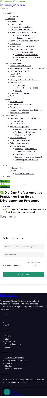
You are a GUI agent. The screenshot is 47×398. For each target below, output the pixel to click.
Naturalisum (10, 18)
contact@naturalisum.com (16, 382)
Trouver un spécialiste (19, 112)
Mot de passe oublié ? (34, 264)
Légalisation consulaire (25, 154)
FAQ (12, 96)
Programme (15, 107)
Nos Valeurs (15, 43)
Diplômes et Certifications (21, 29)
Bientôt (18, 90)
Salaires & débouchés (19, 143)
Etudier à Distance (18, 137)
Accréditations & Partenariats (23, 46)
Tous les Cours (16, 101)
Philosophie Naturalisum (20, 65)
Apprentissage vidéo (24, 52)
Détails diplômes (17, 146)
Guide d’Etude (11, 115)
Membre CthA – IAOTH (20, 71)
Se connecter (23, 275)
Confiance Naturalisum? (20, 93)
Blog (7, 165)
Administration (16, 21)
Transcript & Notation (24, 135)
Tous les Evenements (24, 173)
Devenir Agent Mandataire (26, 54)
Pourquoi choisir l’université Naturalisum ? (28, 68)
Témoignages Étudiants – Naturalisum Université (26, 150)
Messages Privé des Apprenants (24, 79)
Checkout (9, 366)
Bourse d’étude (16, 121)
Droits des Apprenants (20, 140)
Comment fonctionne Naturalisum (24, 40)
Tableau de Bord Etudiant (21, 104)
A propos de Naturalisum (21, 27)
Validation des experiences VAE (29, 129)
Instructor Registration (14, 357)
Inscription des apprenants (16, 360)
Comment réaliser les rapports (23, 49)
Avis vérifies (15, 76)
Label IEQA (15, 74)
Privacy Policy (11, 341)
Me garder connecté (12, 265)
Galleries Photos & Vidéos (26, 87)
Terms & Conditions (13, 368)
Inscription (5, 181)
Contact (8, 176)
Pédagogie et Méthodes (25, 132)
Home (7, 206)
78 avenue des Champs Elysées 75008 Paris (25, 379)
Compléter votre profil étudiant (28, 157)
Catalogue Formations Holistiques (25, 118)
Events (13, 170)
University (14, 16)
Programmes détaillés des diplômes (26, 110)
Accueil (8, 13)
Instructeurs (20, 85)
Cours (7, 99)
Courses (8, 363)
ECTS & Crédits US (18, 123)
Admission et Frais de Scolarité (23, 32)
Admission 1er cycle (24, 38)
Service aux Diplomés (19, 126)
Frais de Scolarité (22, 35)
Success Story (16, 82)
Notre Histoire (16, 24)
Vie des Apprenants (13, 63)
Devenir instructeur (13, 344)
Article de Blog (16, 168)
